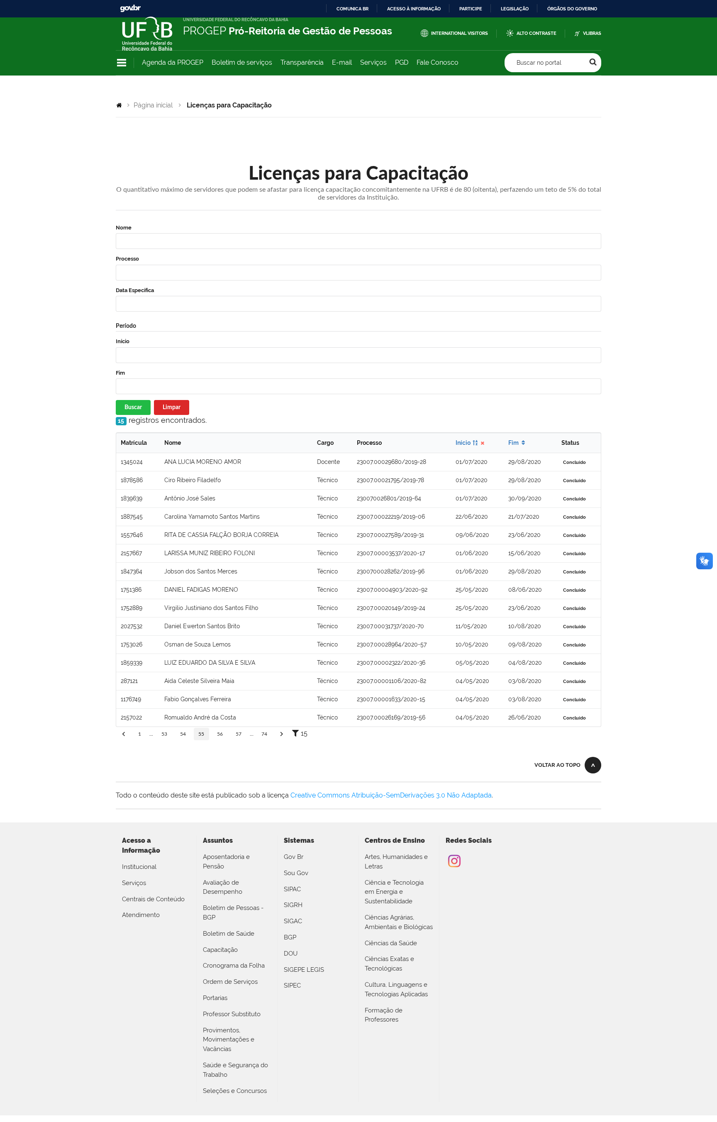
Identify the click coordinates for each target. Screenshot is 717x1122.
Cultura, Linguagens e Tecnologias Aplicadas (396, 989)
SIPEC (292, 985)
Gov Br (293, 857)
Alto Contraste (536, 33)
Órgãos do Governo (572, 9)
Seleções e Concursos (235, 1091)
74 (264, 734)
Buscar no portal (539, 62)
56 (220, 734)
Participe (470, 9)
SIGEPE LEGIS (304, 969)
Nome (124, 227)
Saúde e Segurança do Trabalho (235, 1069)
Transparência (302, 62)
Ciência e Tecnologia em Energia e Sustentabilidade (394, 892)
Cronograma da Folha (234, 965)
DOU (291, 953)
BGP (290, 937)
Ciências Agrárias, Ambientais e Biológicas (399, 922)
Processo (127, 259)
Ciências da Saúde (391, 943)
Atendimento (141, 915)
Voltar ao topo (557, 765)
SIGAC (293, 921)
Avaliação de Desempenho (222, 887)
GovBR (130, 8)
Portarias (215, 998)
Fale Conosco (437, 62)
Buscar (133, 407)
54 (183, 734)
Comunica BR (352, 9)
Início (122, 341)
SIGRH (293, 905)
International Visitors (459, 33)
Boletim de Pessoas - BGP (233, 912)
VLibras (592, 33)
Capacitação (220, 950)
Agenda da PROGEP (172, 62)
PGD (401, 62)
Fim (120, 373)
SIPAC (292, 889)
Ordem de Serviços (230, 981)
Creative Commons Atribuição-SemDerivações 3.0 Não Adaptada (391, 795)
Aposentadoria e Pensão (226, 861)
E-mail (342, 62)
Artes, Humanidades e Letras (396, 861)
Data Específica (135, 290)
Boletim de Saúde (228, 933)
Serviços (373, 62)
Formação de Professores (383, 1015)
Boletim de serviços (242, 62)
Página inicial (153, 105)
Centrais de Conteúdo (153, 899)
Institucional (139, 867)
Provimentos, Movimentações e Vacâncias (228, 1040)
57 (238, 734)
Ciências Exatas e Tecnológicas (389, 963)
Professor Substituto (232, 1014)
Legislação (515, 9)
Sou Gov (296, 873)
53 (164, 734)
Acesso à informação (414, 9)
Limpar (171, 407)
